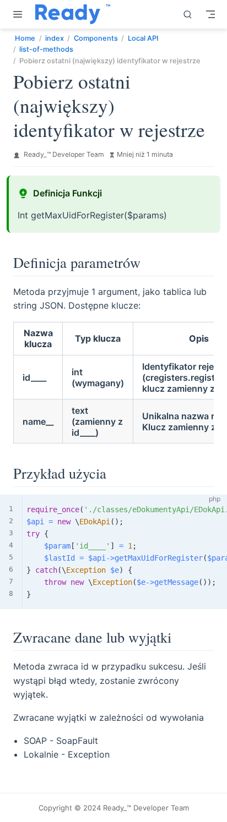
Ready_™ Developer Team (64, 154)
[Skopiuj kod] (212, 509)
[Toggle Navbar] (210, 14)
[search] (187, 14)
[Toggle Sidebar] (20, 14)
